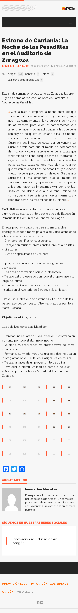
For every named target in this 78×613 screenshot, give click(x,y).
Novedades (23, 66)
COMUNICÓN (8, 66)
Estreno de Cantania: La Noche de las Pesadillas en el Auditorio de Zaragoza (35, 50)
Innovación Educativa (65, 66)
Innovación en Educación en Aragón (35, 541)
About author (14, 480)
